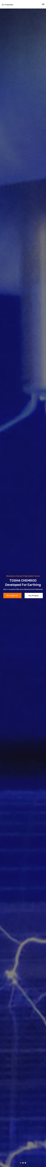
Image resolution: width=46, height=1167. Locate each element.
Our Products (34, 595)
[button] (20, 1163)
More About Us (12, 595)
